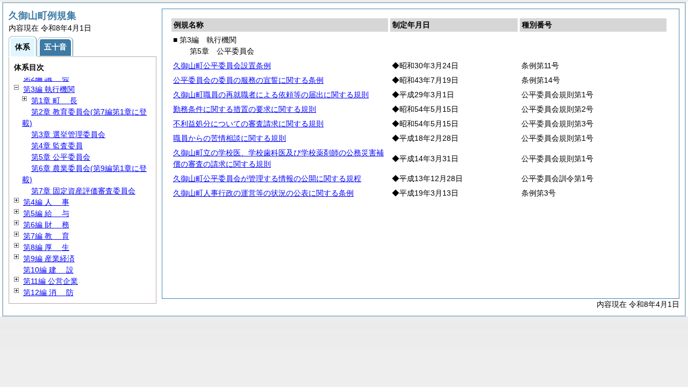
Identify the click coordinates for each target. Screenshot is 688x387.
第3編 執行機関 (49, 89)
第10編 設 (48, 270)
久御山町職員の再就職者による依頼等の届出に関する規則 (271, 94)
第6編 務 (46, 224)
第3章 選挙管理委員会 (68, 134)
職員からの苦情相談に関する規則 (229, 138)
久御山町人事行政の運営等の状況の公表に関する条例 (263, 193)
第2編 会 (46, 78)
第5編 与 (46, 213)
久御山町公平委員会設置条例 (222, 65)
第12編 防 (48, 292)
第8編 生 (46, 247)
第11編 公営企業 (50, 281)
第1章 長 (54, 100)
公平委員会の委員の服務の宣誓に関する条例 (248, 80)
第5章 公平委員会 (60, 157)
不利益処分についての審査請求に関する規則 (248, 123)
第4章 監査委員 (57, 145)
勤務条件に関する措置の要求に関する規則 (244, 109)
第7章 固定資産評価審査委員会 (83, 191)
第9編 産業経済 (49, 258)
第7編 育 (46, 236)
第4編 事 (46, 202)
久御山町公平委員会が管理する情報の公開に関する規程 (267, 178)
